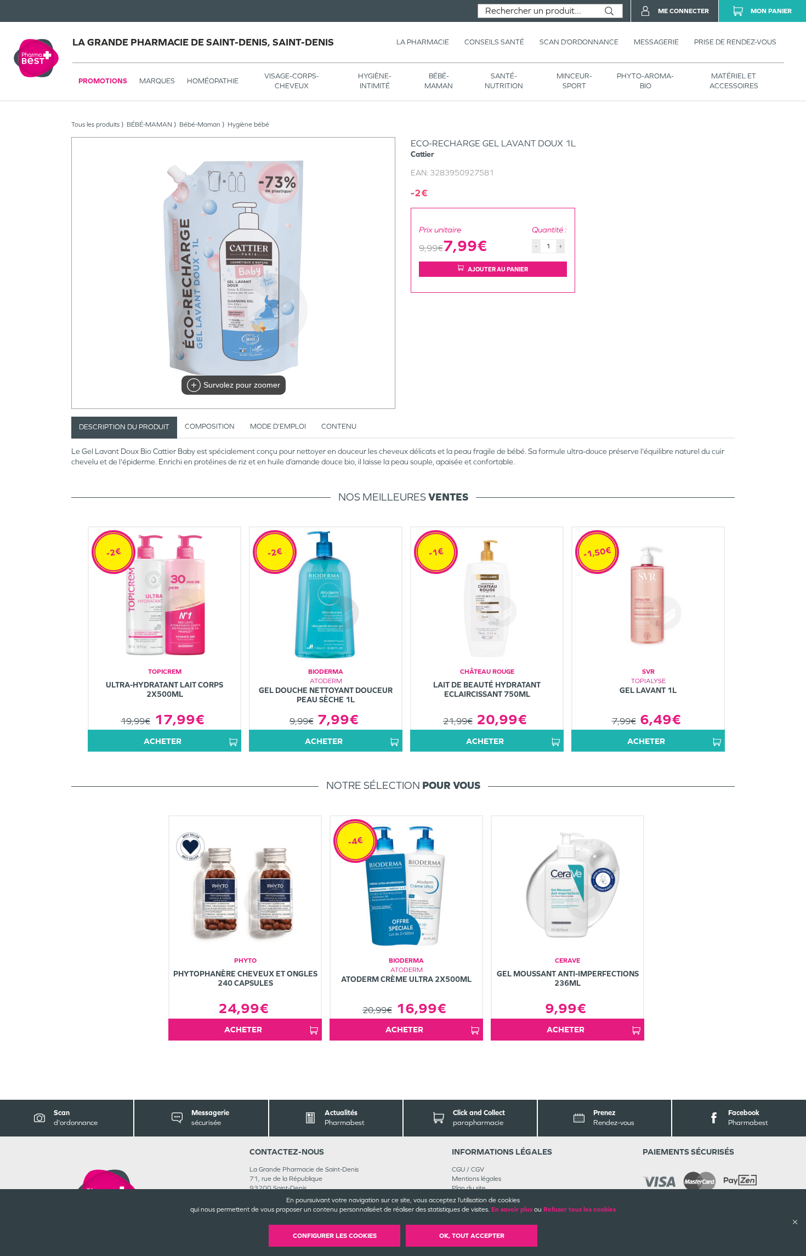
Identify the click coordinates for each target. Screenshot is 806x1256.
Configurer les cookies (335, 1236)
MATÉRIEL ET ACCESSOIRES (733, 81)
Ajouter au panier (498, 269)
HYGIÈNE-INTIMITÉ (374, 81)
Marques (157, 81)
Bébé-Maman (199, 124)
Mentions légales (476, 1179)
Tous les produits (95, 124)
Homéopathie (213, 81)
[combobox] (537, 10)
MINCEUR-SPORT (574, 81)
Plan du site (469, 1188)
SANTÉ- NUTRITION (504, 81)
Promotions (102, 81)
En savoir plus (511, 1209)
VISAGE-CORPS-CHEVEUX (291, 81)
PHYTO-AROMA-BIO (645, 81)
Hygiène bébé (248, 124)
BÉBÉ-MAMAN (438, 81)
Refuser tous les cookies (579, 1209)
